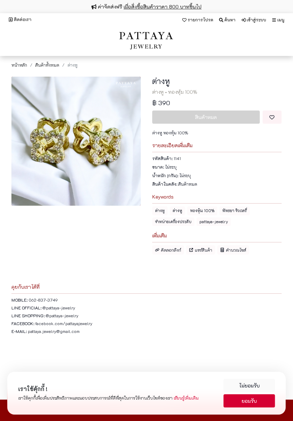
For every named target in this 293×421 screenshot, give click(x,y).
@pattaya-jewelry (59, 307)
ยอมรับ (249, 400)
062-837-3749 (43, 300)
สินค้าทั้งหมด (47, 65)
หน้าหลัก (19, 65)
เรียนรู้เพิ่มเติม (186, 398)
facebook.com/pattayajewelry (64, 323)
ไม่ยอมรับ (249, 385)
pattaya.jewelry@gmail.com (54, 331)
